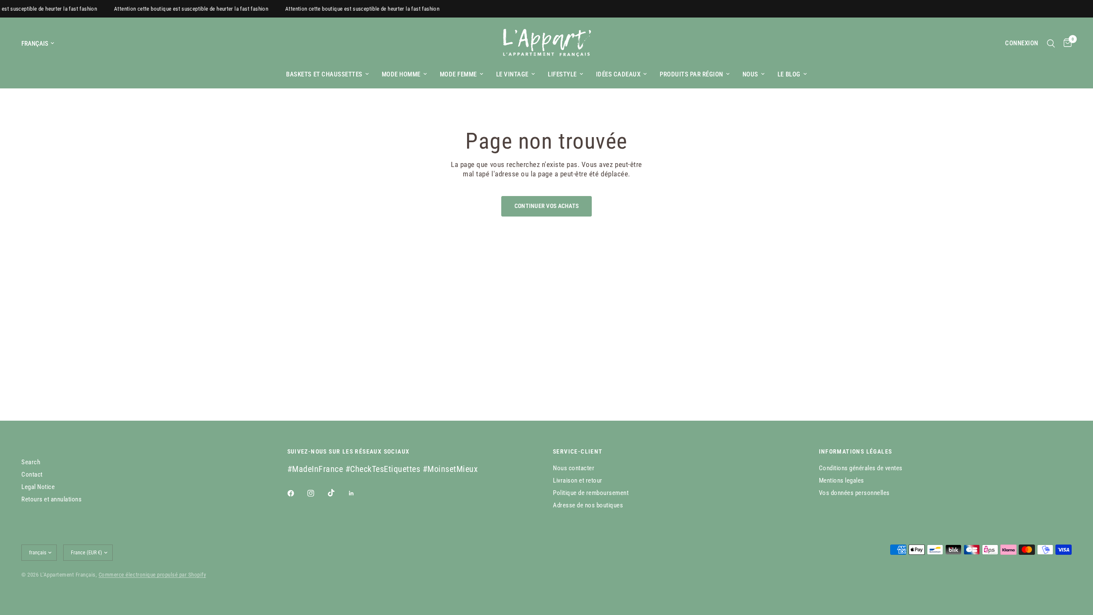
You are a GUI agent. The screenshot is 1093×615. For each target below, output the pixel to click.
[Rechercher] (1051, 43)
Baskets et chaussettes (324, 74)
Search (30, 462)
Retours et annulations (51, 499)
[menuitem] (327, 74)
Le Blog (789, 74)
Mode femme (458, 74)
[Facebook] (296, 493)
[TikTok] (337, 492)
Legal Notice (38, 487)
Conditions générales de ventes (861, 468)
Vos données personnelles (854, 493)
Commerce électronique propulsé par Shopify (152, 574)
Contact (32, 474)
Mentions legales (841, 480)
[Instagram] (316, 493)
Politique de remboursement (590, 493)
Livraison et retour (577, 480)
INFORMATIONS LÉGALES (855, 451)
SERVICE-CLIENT (578, 451)
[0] (1065, 43)
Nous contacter (573, 468)
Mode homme (401, 74)
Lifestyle (562, 74)
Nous (750, 74)
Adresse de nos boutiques (588, 505)
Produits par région (691, 74)
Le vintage (512, 74)
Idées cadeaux (618, 74)
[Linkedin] (357, 493)
